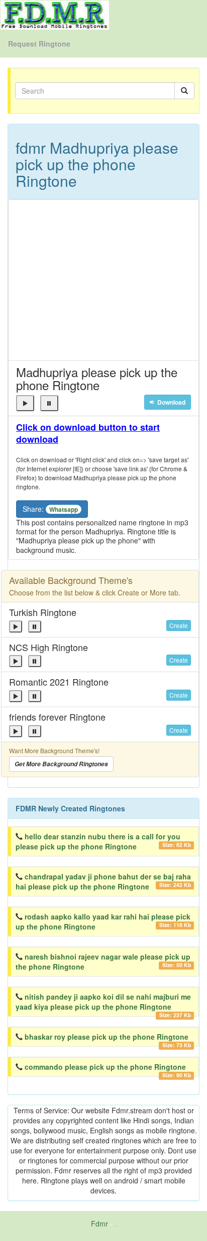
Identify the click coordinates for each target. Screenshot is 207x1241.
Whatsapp (63, 509)
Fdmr (99, 1223)
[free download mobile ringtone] (55, 14)
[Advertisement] (103, 280)
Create (178, 625)
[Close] (25, 403)
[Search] (184, 90)
